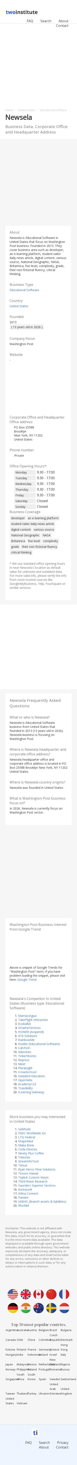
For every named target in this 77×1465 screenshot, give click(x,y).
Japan (9, 1364)
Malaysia (22, 1364)
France (32, 1349)
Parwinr (23, 1197)
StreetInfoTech (28, 1161)
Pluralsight (25, 1068)
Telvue (22, 1165)
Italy (63, 1354)
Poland (32, 1369)
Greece (54, 1349)
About (63, 21)
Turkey (32, 1393)
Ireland (43, 1354)
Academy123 (27, 1084)
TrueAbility (25, 1088)
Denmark (67, 1340)
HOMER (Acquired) (31, 1032)
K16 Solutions (27, 1036)
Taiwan (10, 1393)
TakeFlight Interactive (33, 1020)
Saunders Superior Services (37, 1185)
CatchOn (24, 1048)
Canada (11, 1340)
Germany (45, 1349)
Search (45, 21)
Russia (65, 1369)
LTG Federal (26, 1137)
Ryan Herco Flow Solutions (36, 1169)
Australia (22, 1330)
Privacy (62, 1442)
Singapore (12, 1379)
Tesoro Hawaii (28, 1173)
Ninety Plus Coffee (31, 1153)
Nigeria (65, 1364)
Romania (55, 1369)
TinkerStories (27, 1056)
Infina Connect (28, 1193)
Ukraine (44, 1393)
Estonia (10, 1349)
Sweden (55, 1379)
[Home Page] (22, 13)
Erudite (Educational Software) (39, 1044)
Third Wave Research (32, 1181)
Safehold (24, 1129)
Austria (32, 1330)
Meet (21, 1064)
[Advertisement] (38, 64)
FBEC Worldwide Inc (32, 1133)
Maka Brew (26, 1145)
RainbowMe (26, 1040)
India (20, 1354)
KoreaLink (25, 1189)
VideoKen (24, 1052)
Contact (62, 1447)
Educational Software (24, 290)
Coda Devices (27, 1149)
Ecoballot (24, 1024)
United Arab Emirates (55, 1388)
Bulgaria (66, 1330)
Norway (11, 1369)
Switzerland (68, 1379)
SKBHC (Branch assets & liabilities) (42, 1201)
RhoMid (23, 1205)
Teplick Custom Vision (33, 1177)
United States (19, 306)
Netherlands (47, 1364)
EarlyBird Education (31, 1076)
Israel (53, 1354)
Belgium (44, 1330)
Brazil (53, 1330)
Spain (42, 1379)
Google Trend (26, 980)
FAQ (30, 21)
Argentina (12, 1330)
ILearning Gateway (31, 1092)
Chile (20, 1340)
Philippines (24, 1369)
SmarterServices (29, 1028)
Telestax (24, 1157)
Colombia (45, 1340)
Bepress (24, 1060)
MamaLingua (27, 1016)
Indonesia (34, 1354)
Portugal (44, 1369)
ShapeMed (25, 1141)
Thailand (22, 1393)
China (31, 1340)
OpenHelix (25, 1080)
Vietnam (22, 1403)
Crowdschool (27, 1072)
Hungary (11, 1354)
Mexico (32, 1364)
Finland (21, 1349)
